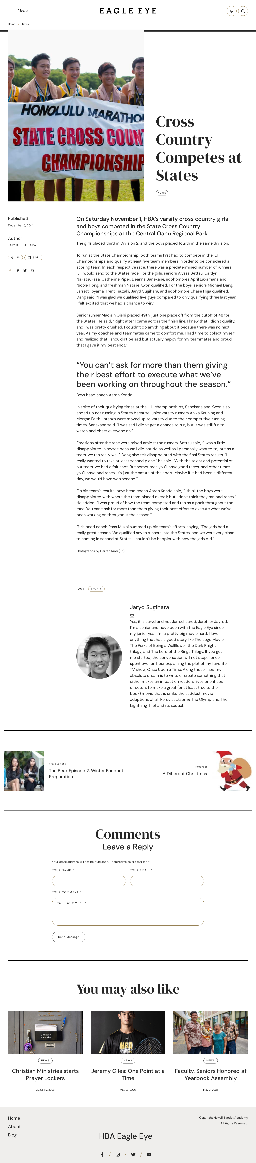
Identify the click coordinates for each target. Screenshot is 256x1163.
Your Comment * (67, 892)
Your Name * (63, 870)
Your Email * (141, 870)
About (14, 1126)
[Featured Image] (45, 1032)
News (25, 24)
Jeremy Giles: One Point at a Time (128, 1074)
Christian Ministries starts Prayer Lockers (45, 1074)
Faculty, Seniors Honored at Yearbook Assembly (211, 1074)
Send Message (68, 937)
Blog (12, 1135)
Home (11, 24)
